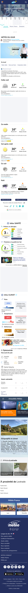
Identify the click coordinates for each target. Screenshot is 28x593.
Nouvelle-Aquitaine (10, 5)
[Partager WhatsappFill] (23, 206)
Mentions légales (7, 579)
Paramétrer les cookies (21, 583)
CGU (13, 579)
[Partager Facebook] (14, 206)
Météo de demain (6, 200)
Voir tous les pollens (16, 238)
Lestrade (19, 5)
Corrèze (15, 5)
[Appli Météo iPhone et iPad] (8, 574)
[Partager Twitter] (17, 206)
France (5, 5)
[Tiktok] (23, 566)
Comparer (21, 26)
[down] (14, 453)
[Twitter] (8, 566)
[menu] (2, 2)
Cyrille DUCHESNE (15, 39)
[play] (6, 260)
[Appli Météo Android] (19, 574)
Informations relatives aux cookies (14, 581)
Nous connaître (5, 543)
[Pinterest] (19, 566)
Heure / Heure (13, 26)
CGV (17, 579)
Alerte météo (4, 541)
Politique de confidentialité (9, 583)
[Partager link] (10, 206)
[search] (26, 2)
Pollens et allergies (10, 227)
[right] (26, 20)
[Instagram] (15, 566)
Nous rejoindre (5, 546)
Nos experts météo (6, 536)
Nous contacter (5, 548)
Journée (6, 26)
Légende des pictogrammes (9, 550)
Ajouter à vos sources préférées (15, 209)
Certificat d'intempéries (7, 538)
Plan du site (21, 579)
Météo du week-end (21, 200)
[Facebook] (5, 566)
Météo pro (4, 560)
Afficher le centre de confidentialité (14, 585)
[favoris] (22, 9)
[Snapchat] (12, 566)
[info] (16, 295)
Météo (1, 5)
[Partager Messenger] (20, 206)
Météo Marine (5, 557)
